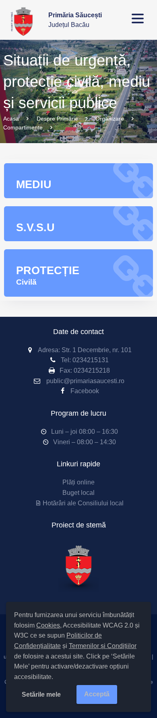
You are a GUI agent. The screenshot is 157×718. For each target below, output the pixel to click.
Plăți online (78, 482)
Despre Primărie (57, 118)
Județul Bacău (75, 20)
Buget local (78, 492)
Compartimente (23, 127)
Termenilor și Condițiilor (102, 645)
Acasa (11, 118)
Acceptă (96, 694)
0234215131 (90, 360)
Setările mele (41, 694)
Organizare (109, 118)
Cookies (48, 625)
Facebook (84, 391)
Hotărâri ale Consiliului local (83, 503)
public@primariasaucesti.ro (85, 380)
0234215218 (92, 370)
